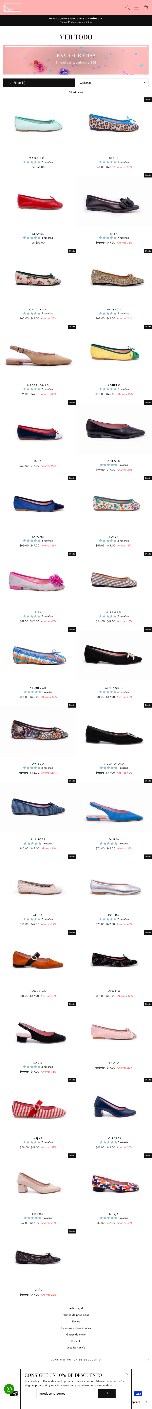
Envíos (76, 1321)
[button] (32, 162)
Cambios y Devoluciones (76, 1328)
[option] (76, 20)
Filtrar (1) (19, 82)
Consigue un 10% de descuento (76, 1359)
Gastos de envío (76, 1334)
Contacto (76, 1341)
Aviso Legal (76, 1308)
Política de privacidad (76, 1315)
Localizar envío (76, 1347)
